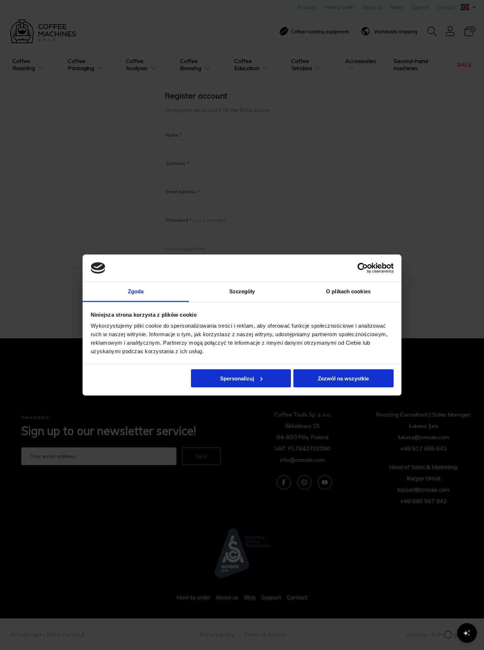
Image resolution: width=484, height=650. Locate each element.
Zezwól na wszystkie (343, 378)
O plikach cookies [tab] (348, 291)
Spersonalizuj (237, 378)
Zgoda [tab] (136, 291)
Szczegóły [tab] (242, 291)
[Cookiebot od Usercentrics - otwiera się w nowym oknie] (363, 267)
